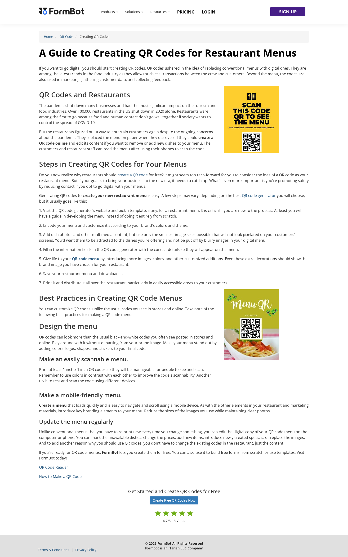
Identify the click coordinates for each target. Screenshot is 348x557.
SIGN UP (288, 11)
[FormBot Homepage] (61, 12)
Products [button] (108, 11)
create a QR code (132, 175)
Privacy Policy (85, 550)
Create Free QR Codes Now (174, 500)
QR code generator (259, 195)
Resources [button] (159, 11)
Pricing (186, 12)
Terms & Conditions (54, 550)
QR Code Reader (53, 467)
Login (208, 12)
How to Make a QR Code (60, 476)
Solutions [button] (133, 11)
